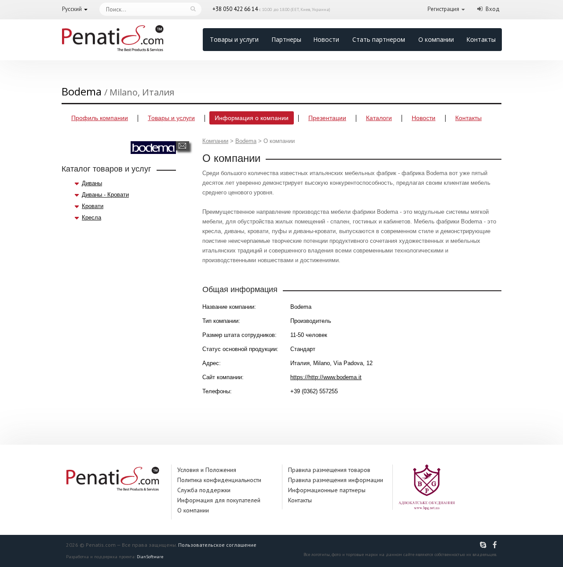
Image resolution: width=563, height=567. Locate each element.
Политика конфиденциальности (219, 480)
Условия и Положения (206, 470)
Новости (326, 39)
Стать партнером (378, 39)
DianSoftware (150, 557)
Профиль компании (99, 117)
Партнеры (286, 39)
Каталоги (379, 117)
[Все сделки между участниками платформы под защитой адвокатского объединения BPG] (426, 486)
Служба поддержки (203, 490)
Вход (493, 9)
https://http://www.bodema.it (326, 377)
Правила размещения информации (335, 480)
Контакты (481, 39)
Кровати (92, 206)
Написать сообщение (182, 145)
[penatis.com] (484, 545)
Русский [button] (72, 9)
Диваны (92, 183)
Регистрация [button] (443, 9)
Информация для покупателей (218, 500)
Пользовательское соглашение (217, 544)
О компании (436, 39)
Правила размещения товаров (329, 470)
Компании (215, 141)
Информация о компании (252, 117)
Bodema (245, 141)
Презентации (327, 117)
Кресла (91, 217)
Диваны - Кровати (105, 194)
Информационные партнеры (327, 490)
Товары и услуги (234, 39)
